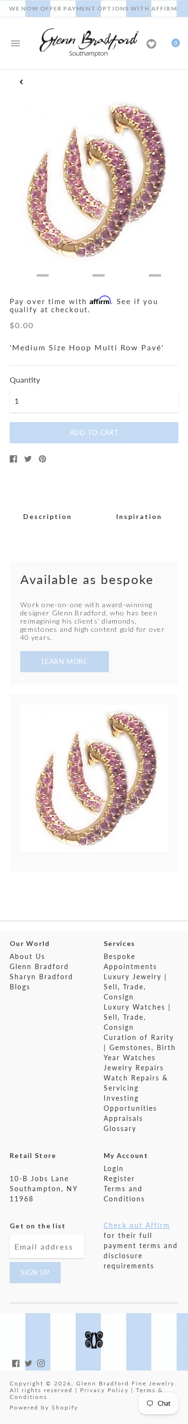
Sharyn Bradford (41, 976)
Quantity (25, 379)
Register (119, 1178)
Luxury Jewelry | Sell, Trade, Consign (135, 986)
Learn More (64, 661)
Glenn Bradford (39, 966)
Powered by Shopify (44, 1407)
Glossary (120, 1128)
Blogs (20, 987)
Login (114, 1168)
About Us (27, 956)
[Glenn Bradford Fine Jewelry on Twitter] (28, 1362)
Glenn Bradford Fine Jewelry (125, 1383)
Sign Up (35, 1272)
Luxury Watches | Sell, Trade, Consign (137, 1017)
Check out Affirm (137, 1225)
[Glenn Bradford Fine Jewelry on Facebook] (16, 1362)
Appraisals (123, 1118)
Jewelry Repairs (134, 1068)
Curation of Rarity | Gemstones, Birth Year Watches (140, 1047)
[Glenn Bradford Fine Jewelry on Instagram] (41, 1362)
